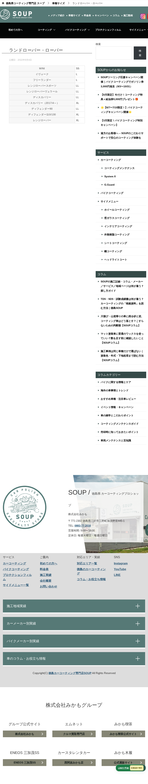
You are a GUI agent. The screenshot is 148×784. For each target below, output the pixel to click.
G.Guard (109, 184)
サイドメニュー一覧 (16, 585)
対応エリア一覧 (87, 563)
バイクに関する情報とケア (116, 382)
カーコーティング (111, 159)
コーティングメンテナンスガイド (120, 423)
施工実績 (45, 574)
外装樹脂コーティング (117, 234)
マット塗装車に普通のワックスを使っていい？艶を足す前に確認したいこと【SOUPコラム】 (122, 338)
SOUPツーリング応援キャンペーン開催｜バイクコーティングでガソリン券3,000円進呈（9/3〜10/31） (122, 82)
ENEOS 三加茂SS (25, 762)
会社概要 (45, 580)
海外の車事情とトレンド (115, 390)
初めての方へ (15, 29)
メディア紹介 (57, 15)
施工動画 (128, 15)
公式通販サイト (123, 762)
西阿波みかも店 (73, 762)
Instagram (121, 563)
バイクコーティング (75, 29)
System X (110, 176)
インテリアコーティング (118, 226)
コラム (116, 15)
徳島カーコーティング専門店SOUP (70, 673)
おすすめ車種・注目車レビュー (118, 398)
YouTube (120, 569)
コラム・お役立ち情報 (91, 579)
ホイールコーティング (117, 209)
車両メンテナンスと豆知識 (116, 440)
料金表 (87, 15)
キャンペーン (101, 15)
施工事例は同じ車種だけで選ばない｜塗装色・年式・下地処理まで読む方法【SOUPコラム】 (122, 356)
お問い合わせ (48, 586)
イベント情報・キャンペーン (117, 407)
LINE (117, 574)
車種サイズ (74, 15)
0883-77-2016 (83, 525)
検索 (98, 44)
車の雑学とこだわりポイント (117, 415)
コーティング (45, 29)
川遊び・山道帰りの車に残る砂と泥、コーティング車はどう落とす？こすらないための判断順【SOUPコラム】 (122, 321)
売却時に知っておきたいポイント (120, 432)
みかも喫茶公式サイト (123, 733)
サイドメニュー (109, 201)
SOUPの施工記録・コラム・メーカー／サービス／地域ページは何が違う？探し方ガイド (122, 286)
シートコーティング (115, 243)
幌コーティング (113, 251)
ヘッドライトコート (115, 259)
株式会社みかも (24, 733)
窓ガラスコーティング (117, 218)
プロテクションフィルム (108, 29)
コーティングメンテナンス (119, 168)
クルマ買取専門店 (74, 733)
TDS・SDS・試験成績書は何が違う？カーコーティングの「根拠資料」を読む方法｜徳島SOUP (122, 303)
